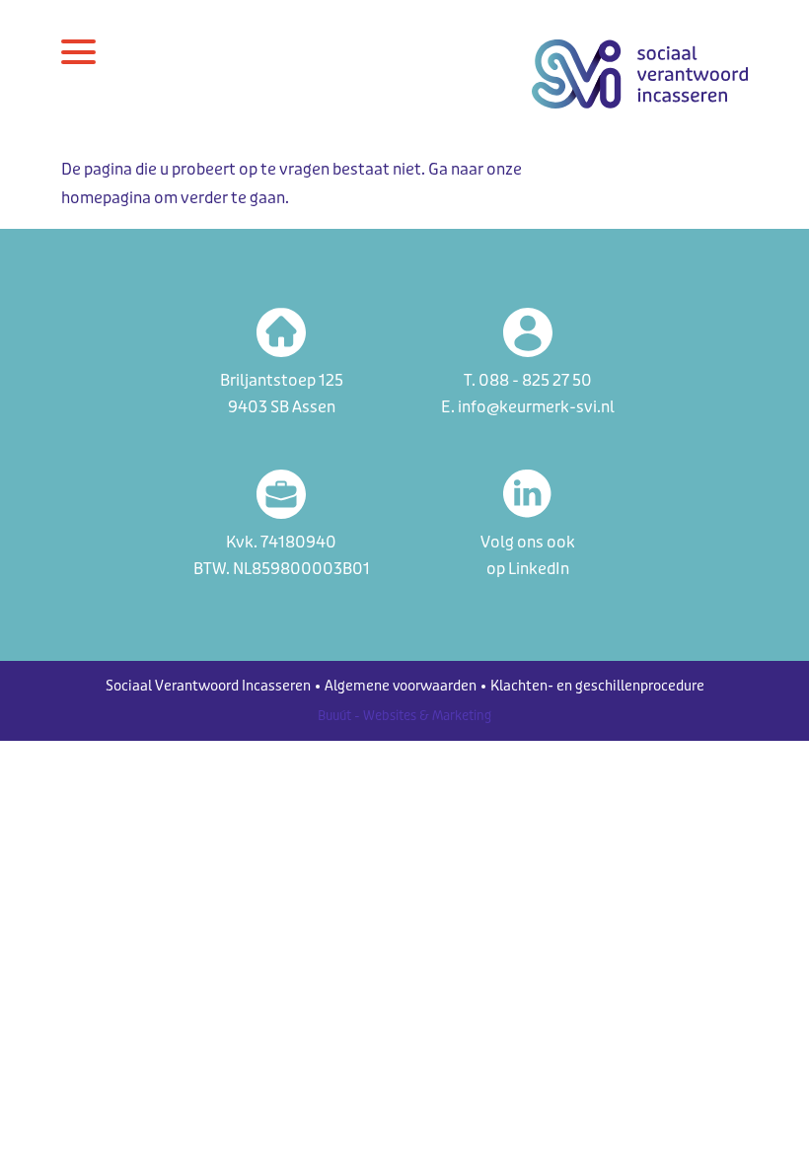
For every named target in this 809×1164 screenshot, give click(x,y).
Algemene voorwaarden (401, 685)
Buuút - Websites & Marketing (404, 715)
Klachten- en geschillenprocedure (597, 685)
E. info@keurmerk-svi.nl (528, 407)
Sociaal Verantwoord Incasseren (208, 685)
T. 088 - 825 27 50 (528, 380)
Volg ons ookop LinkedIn (527, 555)
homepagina (106, 197)
